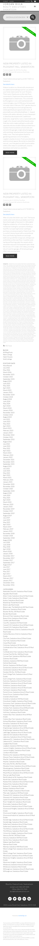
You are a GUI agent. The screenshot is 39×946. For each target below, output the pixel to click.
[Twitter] (15, 899)
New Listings (7, 355)
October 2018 (8, 536)
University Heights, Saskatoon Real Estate (12, 331)
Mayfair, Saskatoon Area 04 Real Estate (14, 310)
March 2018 (7, 551)
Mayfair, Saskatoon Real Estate (28, 310)
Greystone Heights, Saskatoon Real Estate (16, 292)
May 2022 (6, 448)
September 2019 (9, 513)
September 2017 (9, 563)
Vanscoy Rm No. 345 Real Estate (27, 331)
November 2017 (8, 558)
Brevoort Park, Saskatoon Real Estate (16, 616)
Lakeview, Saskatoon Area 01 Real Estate (16, 303)
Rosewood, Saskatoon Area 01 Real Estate (25, 323)
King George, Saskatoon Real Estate (15, 730)
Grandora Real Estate (19, 291)
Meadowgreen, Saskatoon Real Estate (13, 312)
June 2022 (6, 446)
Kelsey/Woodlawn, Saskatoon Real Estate (17, 721)
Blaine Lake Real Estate (11, 605)
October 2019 (8, 511)
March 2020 (7, 502)
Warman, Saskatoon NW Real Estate (26, 334)
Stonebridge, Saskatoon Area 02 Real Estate (12, 327)
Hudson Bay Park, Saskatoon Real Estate (14, 297)
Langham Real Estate (31, 304)
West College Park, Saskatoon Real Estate (17, 853)
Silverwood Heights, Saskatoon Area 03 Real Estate (13, 324)
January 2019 (7, 531)
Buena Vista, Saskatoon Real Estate (19, 270)
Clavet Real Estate (9, 643)
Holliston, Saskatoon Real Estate (9, 296)
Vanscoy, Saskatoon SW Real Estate (10, 333)
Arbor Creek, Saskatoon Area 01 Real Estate (12, 265)
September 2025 (9, 379)
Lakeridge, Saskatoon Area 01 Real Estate (16, 301)
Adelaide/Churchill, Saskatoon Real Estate (17, 263)
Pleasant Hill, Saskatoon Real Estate (19, 72)
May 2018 (6, 547)
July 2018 (6, 542)
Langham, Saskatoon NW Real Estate (10, 305)
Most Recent (7, 366)
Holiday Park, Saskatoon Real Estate (25, 295)
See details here (8, 84)
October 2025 (8, 377)
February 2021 (8, 480)
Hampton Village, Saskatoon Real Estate (24, 293)
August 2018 (7, 540)
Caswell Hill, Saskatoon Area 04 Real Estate (18, 625)
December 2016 (8, 583)
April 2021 (6, 475)
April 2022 (6, 451)
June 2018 (6, 545)
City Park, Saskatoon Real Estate (22, 276)
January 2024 (7, 410)
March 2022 (7, 453)
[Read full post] (19, 44)
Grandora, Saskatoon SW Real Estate (15, 699)
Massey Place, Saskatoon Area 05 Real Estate (18, 757)
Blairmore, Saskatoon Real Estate (14, 609)
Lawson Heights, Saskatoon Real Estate (14, 307)
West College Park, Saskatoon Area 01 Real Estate (13, 335)
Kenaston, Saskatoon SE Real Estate (15, 299)
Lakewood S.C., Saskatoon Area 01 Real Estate (18, 739)
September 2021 (9, 464)
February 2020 (8, 504)
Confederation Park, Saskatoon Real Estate (18, 278)
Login (12, 1)
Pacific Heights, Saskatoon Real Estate (16, 791)
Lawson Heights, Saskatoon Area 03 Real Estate (19, 748)
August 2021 (7, 466)
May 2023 (6, 424)
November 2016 (8, 585)
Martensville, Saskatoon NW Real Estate (11, 308)
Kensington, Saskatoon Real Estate (15, 726)
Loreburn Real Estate (27, 307)
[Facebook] (10, 899)
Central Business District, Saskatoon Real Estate (21, 274)
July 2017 (6, 567)
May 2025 (6, 386)
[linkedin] (24, 899)
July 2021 (6, 469)
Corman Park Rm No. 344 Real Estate (15, 654)
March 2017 (7, 576)
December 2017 (8, 556)
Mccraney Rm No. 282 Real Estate (10, 311)
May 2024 (6, 404)
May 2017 (6, 571)
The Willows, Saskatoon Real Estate (28, 330)
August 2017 (7, 565)
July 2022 (6, 444)
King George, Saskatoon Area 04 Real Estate (15, 300)
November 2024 (8, 395)
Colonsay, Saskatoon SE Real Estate (13, 277)
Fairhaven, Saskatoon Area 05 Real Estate (20, 288)
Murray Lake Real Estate (29, 314)
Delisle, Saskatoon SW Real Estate (15, 665)
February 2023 (8, 430)
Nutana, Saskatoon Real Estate (23, 318)
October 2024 (8, 397)
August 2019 (7, 516)
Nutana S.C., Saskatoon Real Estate (10, 318)
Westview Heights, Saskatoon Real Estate (24, 338)
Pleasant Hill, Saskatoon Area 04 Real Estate (18, 795)
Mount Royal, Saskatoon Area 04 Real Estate (15, 314)
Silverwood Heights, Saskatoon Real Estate (18, 813)
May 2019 (6, 522)
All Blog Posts (8, 352)
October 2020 (8, 489)
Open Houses (8, 357)
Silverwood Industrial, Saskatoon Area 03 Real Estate (23, 326)
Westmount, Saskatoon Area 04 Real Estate (17, 337)
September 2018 (9, 538)
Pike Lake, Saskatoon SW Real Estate (23, 319)
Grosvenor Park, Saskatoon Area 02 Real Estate (19, 703)
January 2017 (7, 580)
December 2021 (8, 460)
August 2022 (7, 442)
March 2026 (7, 372)
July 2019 (6, 518)
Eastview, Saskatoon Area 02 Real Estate (17, 681)
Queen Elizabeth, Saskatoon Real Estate (17, 800)
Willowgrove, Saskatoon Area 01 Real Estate (12, 341)
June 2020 (6, 495)
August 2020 (7, 493)
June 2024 (6, 401)
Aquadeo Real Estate (30, 263)
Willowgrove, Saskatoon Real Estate (15, 871)
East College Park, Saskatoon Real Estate (17, 285)
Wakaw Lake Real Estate (11, 842)
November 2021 (8, 462)
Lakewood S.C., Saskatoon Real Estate (19, 304)
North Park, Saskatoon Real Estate (28, 315)
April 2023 (6, 426)
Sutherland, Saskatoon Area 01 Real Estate (12, 329)
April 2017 (6, 574)
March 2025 (7, 390)
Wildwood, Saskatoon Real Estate (27, 339)
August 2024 (7, 399)
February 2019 (8, 529)
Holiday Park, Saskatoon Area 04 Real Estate (18, 708)
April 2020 (6, 500)
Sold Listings (7, 359)
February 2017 (8, 578)
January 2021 (7, 482)
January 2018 (7, 554)
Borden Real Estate (23, 269)
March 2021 (7, 477)
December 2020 (8, 484)
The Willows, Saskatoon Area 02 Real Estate (12, 330)
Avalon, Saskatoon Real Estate (10, 266)
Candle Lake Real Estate (11, 620)
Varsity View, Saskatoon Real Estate (25, 333)
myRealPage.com (22, 915)
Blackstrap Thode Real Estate (22, 266)
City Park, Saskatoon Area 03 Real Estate (17, 638)
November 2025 (8, 374)
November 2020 (8, 486)
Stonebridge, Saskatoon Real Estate (28, 327)
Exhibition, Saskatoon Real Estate (14, 685)
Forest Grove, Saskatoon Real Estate (15, 694)
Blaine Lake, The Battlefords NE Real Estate (15, 267)
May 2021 (6, 473)
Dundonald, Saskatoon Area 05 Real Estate (16, 282)
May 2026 (6, 370)
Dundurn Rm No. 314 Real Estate (15, 284)
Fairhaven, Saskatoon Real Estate (14, 690)
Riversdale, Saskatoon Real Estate (10, 323)
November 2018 (8, 533)
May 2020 (6, 498)
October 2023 (8, 415)
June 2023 (6, 421)
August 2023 (7, 417)
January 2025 (7, 392)
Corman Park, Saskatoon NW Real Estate (18, 280)
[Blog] (29, 899)
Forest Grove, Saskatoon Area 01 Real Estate (21, 289)
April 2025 (6, 388)
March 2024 (7, 408)
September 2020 (9, 491)
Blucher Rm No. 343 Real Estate (12, 269)
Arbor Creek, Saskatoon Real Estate (28, 265)
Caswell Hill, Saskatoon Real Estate (13, 273)
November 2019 (8, 509)
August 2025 (7, 381)
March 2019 (7, 527)
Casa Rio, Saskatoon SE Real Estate (13, 272)
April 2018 (6, 549)
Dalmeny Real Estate (31, 280)
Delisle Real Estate (22, 281)
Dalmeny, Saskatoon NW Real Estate (10, 281)
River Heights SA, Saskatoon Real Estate (25, 322)
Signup (5, 1)
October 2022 (8, 437)
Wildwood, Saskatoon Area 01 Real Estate (11, 339)
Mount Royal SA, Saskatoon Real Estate (16, 770)
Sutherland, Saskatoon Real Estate (28, 329)
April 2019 (6, 524)
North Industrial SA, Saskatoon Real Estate (11, 315)
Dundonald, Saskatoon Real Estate (15, 670)
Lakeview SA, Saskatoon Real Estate (15, 735)
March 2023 (7, 428)
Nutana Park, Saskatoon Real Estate (28, 316)
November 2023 (8, 413)
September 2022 (9, 439)
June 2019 (6, 520)
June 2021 (6, 471)
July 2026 (6, 368)
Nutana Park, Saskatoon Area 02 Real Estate (12, 316)
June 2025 (6, 383)
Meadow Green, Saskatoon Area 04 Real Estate (19, 766)
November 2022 (8, 435)
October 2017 (8, 560)
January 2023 (7, 433)
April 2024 (6, 406)
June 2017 (6, 569)
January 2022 (7, 457)
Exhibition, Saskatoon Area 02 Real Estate (20, 286)
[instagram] (19, 899)
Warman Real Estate (14, 334)
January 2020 (7, 507)
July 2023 (6, 419)
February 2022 (8, 455)
